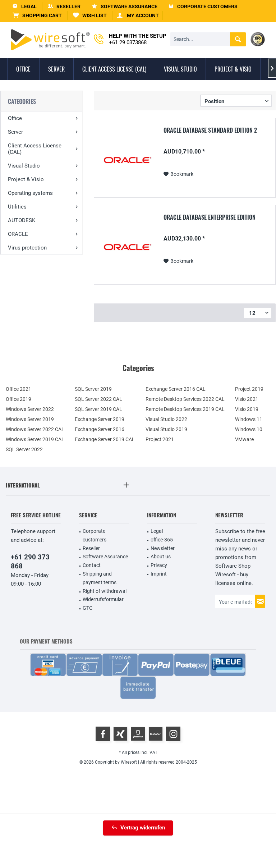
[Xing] (120, 734)
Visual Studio (24, 166)
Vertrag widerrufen (142, 827)
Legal (157, 531)
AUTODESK (21, 220)
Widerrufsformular (103, 599)
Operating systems (30, 193)
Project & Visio (26, 179)
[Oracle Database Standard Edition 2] (127, 160)
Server (15, 132)
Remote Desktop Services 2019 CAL (185, 409)
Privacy (159, 565)
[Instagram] (173, 734)
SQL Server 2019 (93, 389)
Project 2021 (160, 439)
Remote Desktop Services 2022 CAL (185, 399)
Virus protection (27, 247)
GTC (87, 608)
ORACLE (18, 234)
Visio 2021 (246, 399)
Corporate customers (94, 535)
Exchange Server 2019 (99, 419)
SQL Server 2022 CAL (98, 399)
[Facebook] (103, 734)
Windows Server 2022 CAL (35, 429)
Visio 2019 (246, 409)
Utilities (17, 206)
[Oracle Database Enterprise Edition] (127, 247)
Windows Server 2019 (30, 419)
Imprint (159, 574)
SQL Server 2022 (24, 449)
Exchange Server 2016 (99, 429)
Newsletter (163, 548)
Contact (92, 565)
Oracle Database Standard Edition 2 (210, 130)
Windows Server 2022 (30, 409)
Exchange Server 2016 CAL (176, 389)
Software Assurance (105, 556)
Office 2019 (18, 399)
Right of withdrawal (104, 591)
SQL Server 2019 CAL (98, 409)
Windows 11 (248, 419)
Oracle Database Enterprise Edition (210, 217)
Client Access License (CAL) (34, 148)
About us (161, 556)
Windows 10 (248, 429)
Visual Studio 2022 (166, 419)
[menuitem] (37, 15)
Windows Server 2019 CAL (35, 439)
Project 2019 (249, 389)
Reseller (91, 548)
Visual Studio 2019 (166, 429)
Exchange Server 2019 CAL (105, 439)
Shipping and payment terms (99, 578)
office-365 (162, 540)
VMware (244, 439)
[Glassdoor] (138, 734)
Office (15, 118)
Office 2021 (18, 389)
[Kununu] (155, 734)
